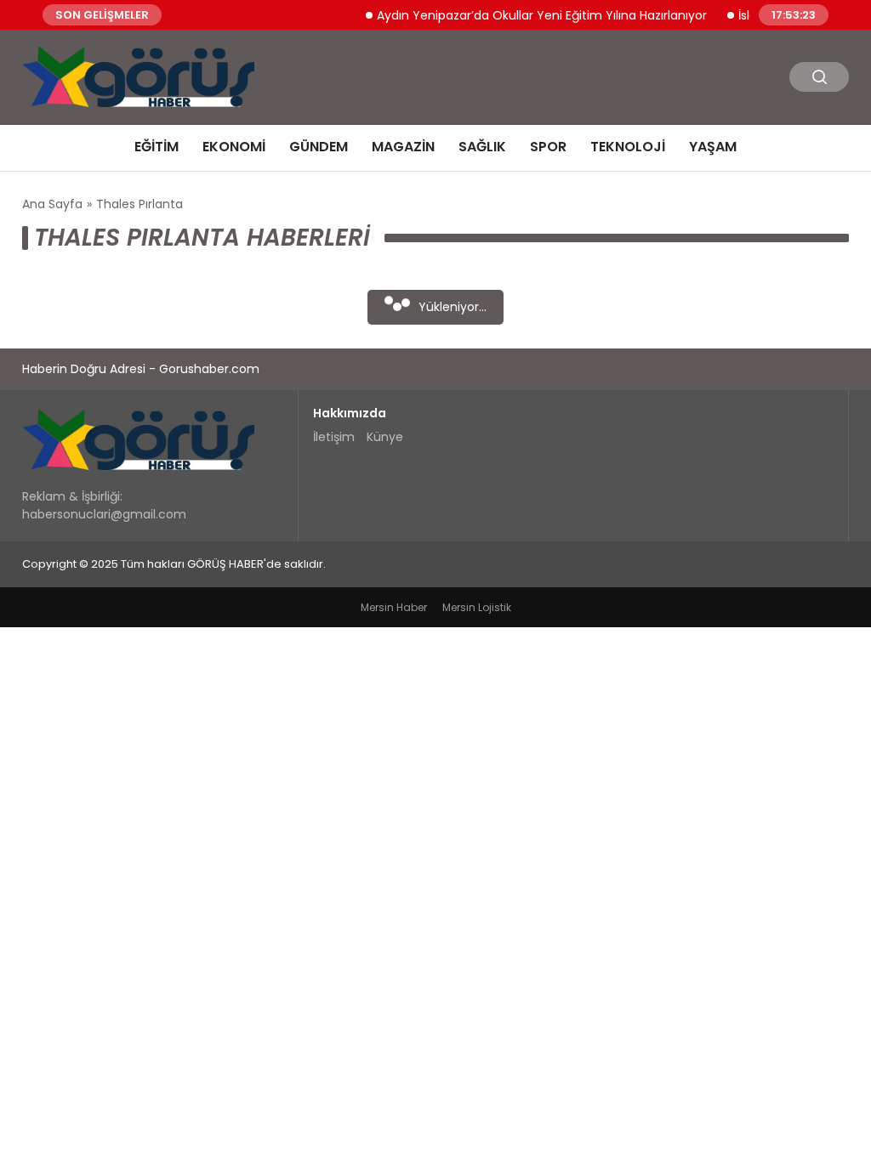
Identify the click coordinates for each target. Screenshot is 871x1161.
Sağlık (482, 146)
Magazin (403, 146)
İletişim (334, 436)
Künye (385, 436)
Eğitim (156, 146)
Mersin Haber (394, 607)
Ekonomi (233, 146)
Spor (548, 146)
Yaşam (713, 146)
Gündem (318, 146)
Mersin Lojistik (476, 607)
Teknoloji (627, 146)
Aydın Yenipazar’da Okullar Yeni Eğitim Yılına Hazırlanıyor (532, 14)
